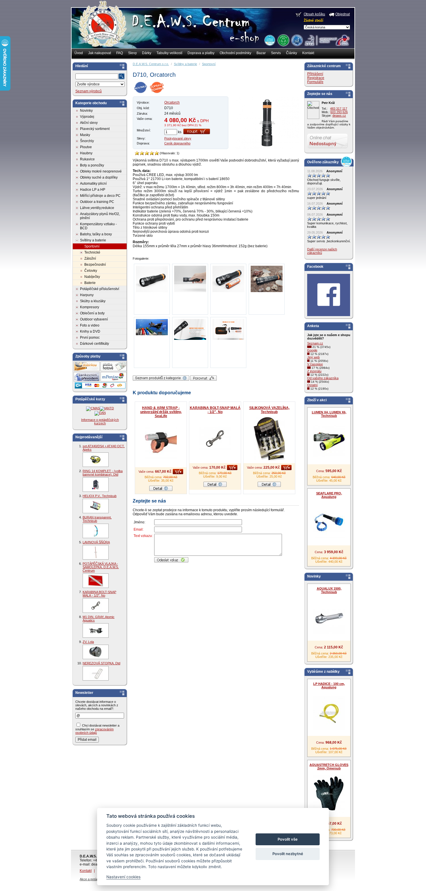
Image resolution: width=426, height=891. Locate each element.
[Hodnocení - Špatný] (141, 153)
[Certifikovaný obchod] (327, 38)
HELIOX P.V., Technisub (99, 496)
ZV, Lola (88, 642)
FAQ (119, 53)
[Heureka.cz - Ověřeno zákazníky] (269, 40)
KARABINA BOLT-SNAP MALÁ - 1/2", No (99, 593)
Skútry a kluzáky (92, 301)
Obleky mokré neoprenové (101, 171)
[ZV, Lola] (95, 652)
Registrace (315, 78)
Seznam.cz (315, 343)
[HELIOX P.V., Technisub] (95, 506)
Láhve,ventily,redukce (97, 208)
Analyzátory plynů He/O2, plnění (100, 216)
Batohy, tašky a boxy (96, 234)
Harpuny (87, 295)
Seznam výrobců (88, 91)
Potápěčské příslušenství (99, 289)
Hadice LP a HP (92, 190)
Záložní (90, 258)
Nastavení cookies (123, 876)
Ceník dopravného (177, 143)
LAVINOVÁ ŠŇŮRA (96, 542)
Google (312, 350)
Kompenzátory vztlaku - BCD (98, 226)
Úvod (78, 53)
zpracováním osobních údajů (94, 730)
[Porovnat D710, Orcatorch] (203, 379)
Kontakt (308, 53)
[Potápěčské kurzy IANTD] (107, 408)
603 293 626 (339, 112)
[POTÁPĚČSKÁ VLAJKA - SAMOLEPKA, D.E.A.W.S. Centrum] (95, 580)
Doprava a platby (200, 53)
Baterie (90, 283)
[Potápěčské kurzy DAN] (100, 413)
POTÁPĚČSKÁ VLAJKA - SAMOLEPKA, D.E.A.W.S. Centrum (101, 567)
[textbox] (96, 76)
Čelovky (90, 271)
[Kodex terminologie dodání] (296, 40)
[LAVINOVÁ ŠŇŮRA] (95, 552)
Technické (92, 252)
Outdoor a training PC (97, 202)
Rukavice (87, 159)
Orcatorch (172, 102)
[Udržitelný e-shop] (283, 40)
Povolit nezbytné (287, 853)
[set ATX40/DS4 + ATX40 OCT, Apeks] (95, 459)
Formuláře (315, 82)
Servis (276, 53)
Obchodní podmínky (235, 53)
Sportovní (91, 246)
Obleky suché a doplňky (99, 177)
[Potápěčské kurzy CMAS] (93, 408)
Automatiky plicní (93, 184)
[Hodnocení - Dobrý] (146, 153)
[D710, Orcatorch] (267, 148)
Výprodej (87, 117)
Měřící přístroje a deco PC (100, 196)
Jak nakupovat (99, 53)
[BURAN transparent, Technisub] (95, 531)
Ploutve (86, 147)
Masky (85, 135)
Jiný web (313, 357)
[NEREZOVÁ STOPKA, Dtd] (95, 673)
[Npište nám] (327, 147)
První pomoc (90, 338)
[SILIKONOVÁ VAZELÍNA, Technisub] (269, 438)
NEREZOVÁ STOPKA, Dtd (101, 663)
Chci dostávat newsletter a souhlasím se (97, 729)
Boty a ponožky (92, 165)
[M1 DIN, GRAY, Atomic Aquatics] (95, 630)
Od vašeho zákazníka (322, 378)
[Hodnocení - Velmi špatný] (136, 153)
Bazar (261, 53)
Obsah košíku (314, 14)
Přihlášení (315, 74)
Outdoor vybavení (94, 319)
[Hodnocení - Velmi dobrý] (151, 153)
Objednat (342, 14)
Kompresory (89, 307)
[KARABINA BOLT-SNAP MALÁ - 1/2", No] (95, 605)
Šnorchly (87, 141)
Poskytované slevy (177, 138)
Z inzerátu (314, 371)
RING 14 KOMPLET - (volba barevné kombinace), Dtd (103, 472)
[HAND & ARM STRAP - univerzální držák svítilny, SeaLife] (161, 442)
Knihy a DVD (90, 331)
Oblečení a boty (92, 313)
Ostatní (312, 385)
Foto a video (89, 325)
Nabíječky (92, 277)
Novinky (86, 111)
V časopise (315, 364)
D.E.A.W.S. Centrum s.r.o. (151, 64)
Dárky (146, 53)
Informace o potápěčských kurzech (100, 421)
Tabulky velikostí (169, 53)
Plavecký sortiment (95, 129)
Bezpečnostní (95, 265)
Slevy (132, 53)
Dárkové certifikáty (94, 344)
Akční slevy (89, 123)
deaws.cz (339, 115)
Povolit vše (288, 839)
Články (291, 53)
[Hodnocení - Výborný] (156, 153)
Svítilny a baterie (93, 240)
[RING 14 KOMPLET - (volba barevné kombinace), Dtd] (95, 484)
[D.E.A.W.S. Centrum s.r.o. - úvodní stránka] (102, 27)
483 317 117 (338, 108)
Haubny (86, 153)
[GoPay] (100, 387)
